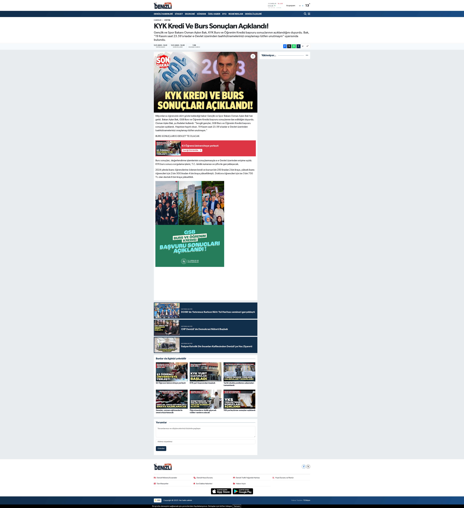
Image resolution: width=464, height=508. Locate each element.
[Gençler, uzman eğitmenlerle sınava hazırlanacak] (172, 399)
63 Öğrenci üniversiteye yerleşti (171, 383)
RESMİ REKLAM (235, 14)
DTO (224, 14)
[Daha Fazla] (299, 46)
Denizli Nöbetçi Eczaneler (167, 478)
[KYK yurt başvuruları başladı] (205, 372)
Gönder (161, 448)
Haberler (157, 20)
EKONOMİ (190, 14)
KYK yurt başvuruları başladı (202, 383)
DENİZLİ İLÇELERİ (253, 14)
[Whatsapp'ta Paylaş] (294, 46)
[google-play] (243, 491)
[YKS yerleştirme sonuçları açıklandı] (239, 399)
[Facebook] (304, 467)
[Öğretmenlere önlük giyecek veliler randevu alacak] (205, 399)
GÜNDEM (201, 14)
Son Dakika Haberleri (204, 484)
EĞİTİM (167, 20)
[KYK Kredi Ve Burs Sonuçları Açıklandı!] (205, 82)
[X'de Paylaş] (289, 46)
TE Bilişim (306, 500)
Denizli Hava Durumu (205, 478)
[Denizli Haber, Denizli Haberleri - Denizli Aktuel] (163, 5)
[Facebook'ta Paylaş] (285, 46)
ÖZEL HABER (214, 14)
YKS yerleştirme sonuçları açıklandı (239, 410)
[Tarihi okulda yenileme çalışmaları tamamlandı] (239, 372)
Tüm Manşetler (162, 484)
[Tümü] (307, 55)
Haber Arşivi (241, 484)
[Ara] (305, 14)
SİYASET (179, 14)
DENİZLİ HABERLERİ (163, 14)
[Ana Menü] (308, 14)
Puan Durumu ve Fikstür (285, 478)
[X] (308, 467)
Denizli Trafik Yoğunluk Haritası (248, 478)
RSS (158, 500)
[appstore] (221, 491)
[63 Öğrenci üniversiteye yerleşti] (172, 372)
